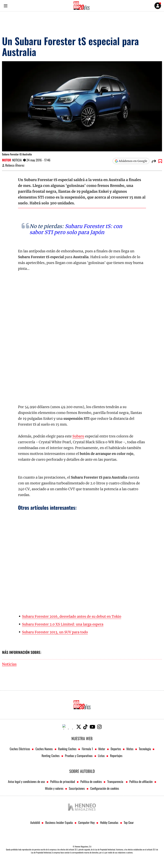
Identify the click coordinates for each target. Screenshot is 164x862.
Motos (129, 748)
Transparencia (115, 781)
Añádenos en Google (133, 161)
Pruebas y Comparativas (79, 755)
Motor (6, 160)
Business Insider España (59, 822)
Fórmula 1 (87, 748)
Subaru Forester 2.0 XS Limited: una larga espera (62, 624)
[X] (78, 726)
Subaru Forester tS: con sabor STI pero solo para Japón (76, 229)
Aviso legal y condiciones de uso (26, 781)
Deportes (116, 748)
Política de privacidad (62, 781)
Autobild (35, 822)
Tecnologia (145, 748)
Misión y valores (54, 788)
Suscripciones (77, 788)
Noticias (9, 664)
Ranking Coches (67, 748)
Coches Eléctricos (20, 748)
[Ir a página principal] (82, 5)
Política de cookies (91, 781)
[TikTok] (85, 726)
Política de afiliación (141, 781)
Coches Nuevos (44, 748)
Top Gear (129, 822)
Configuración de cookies (104, 788)
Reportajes (116, 755)
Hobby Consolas (109, 822)
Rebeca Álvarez (14, 165)
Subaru (78, 436)
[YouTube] (92, 726)
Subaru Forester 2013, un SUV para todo (55, 632)
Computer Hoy (86, 822)
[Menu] (5, 5)
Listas (101, 755)
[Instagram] (99, 726)
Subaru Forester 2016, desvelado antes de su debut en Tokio (71, 616)
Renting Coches (51, 755)
